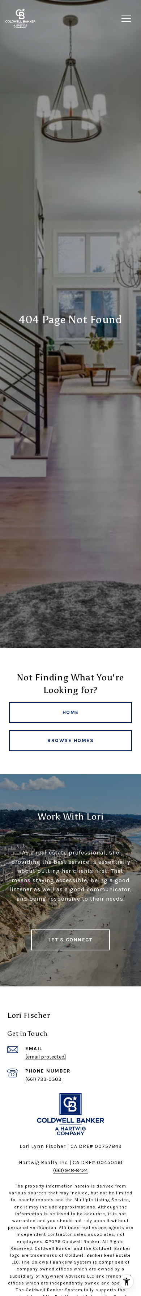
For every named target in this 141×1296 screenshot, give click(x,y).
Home (71, 712)
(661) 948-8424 (70, 1170)
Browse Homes (70, 740)
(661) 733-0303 (43, 1079)
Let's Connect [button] (70, 940)
